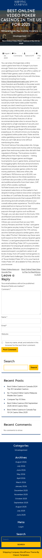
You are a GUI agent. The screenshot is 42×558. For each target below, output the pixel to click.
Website (4, 334)
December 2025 (21, 490)
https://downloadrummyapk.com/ (15, 81)
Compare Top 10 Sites (16, 399)
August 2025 (21, 507)
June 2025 (21, 515)
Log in (21, 527)
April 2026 (21, 478)
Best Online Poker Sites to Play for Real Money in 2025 (31, 272)
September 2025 (21, 502)
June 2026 (21, 470)
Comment (6, 289)
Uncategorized (19, 36)
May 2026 (21, 474)
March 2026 (21, 482)
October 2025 (21, 498)
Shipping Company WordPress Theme (20, 552)
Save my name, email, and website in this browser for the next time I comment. (21, 343)
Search (9, 361)
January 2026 (21, 486)
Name (4, 317)
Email (4, 325)
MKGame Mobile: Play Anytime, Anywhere (19, 31)
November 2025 (21, 494)
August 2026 (21, 462)
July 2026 (21, 466)
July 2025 (21, 511)
